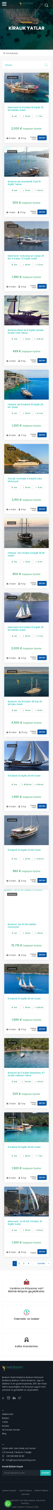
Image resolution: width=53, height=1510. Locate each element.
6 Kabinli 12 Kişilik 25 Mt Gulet (24, 998)
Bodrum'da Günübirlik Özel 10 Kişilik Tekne (24, 183)
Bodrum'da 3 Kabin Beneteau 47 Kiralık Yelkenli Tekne (26, 1074)
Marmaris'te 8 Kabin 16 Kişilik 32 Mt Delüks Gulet (26, 109)
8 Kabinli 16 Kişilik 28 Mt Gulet (24, 1147)
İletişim (5, 1418)
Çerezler (25, 1494)
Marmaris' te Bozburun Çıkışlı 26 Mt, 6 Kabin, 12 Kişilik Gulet (26, 257)
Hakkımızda (7, 1414)
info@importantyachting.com (21, 1460)
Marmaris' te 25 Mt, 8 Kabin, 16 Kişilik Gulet (25, 1223)
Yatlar (5, 1422)
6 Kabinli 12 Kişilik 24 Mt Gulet (24, 850)
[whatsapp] (24, 1398)
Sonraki (41, 1263)
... (33, 1263)
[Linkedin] (15, 1398)
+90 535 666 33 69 (15, 1456)
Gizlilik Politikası (41, 1490)
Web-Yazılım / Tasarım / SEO (25, 1507)
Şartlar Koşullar (9, 1490)
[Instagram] (9, 1398)
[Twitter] (20, 1398)
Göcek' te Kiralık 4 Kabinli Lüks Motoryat (25, 480)
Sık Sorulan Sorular (11, 1429)
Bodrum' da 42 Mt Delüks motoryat (22, 926)
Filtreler (8, 65)
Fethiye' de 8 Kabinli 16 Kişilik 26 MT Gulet (25, 406)
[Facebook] (4, 1398)
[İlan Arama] (48, 6)
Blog (4, 1433)
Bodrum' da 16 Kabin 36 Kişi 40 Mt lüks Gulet (25, 703)
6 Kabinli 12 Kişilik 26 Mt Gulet (24, 775)
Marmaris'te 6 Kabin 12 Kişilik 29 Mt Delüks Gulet (26, 629)
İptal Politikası (26, 1490)
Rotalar (5, 1425)
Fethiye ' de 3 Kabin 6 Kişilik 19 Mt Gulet (26, 554)
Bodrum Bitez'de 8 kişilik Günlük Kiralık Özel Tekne (26, 331)
